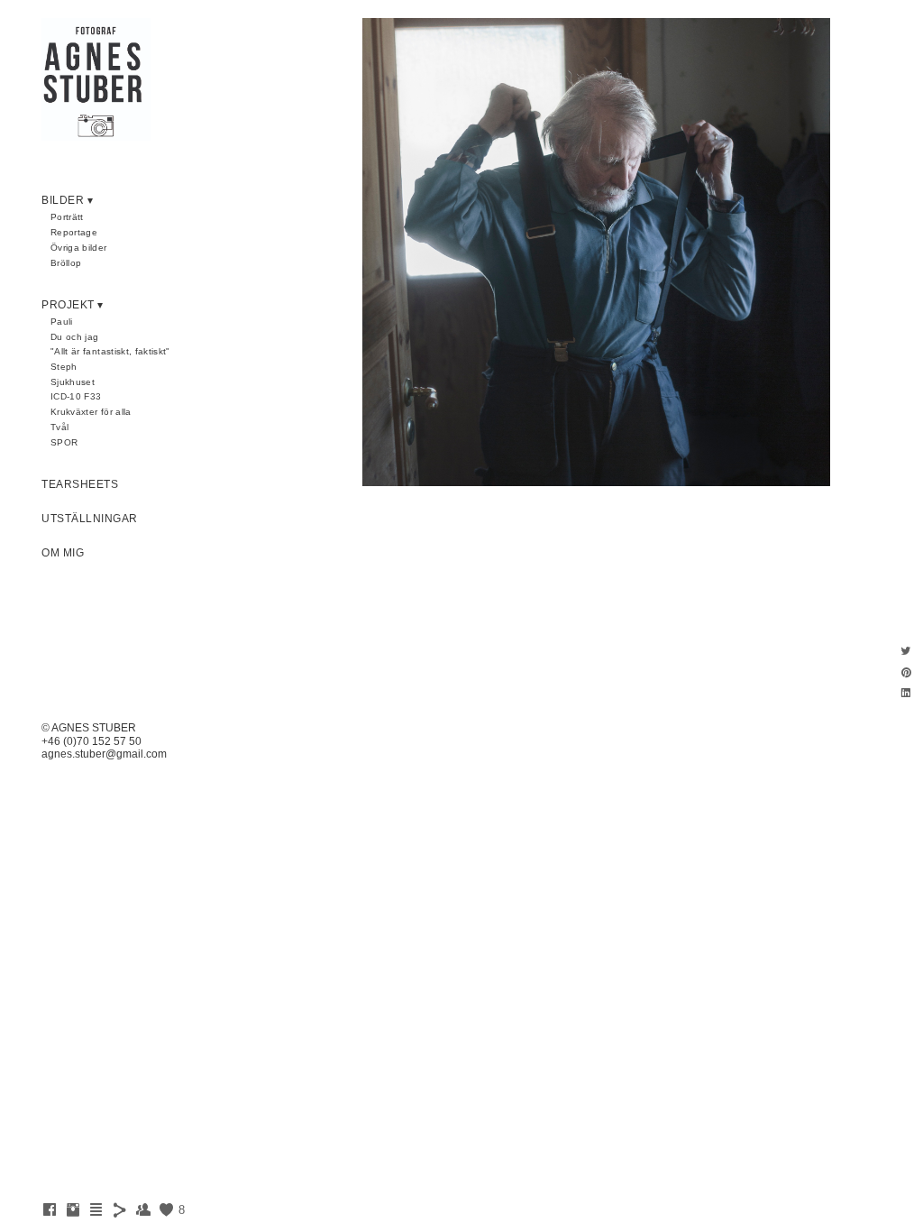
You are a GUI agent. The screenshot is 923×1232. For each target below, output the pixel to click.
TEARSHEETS (79, 484)
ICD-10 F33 (76, 396)
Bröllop (65, 263)
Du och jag (74, 337)
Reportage (73, 232)
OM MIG (62, 553)
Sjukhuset (72, 382)
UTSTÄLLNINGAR (89, 518)
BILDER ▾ (67, 200)
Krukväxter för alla (91, 412)
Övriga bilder (78, 248)
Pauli (61, 321)
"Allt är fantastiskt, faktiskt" (110, 351)
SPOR (64, 442)
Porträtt (67, 217)
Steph (64, 367)
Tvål (59, 427)
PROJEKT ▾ (72, 305)
